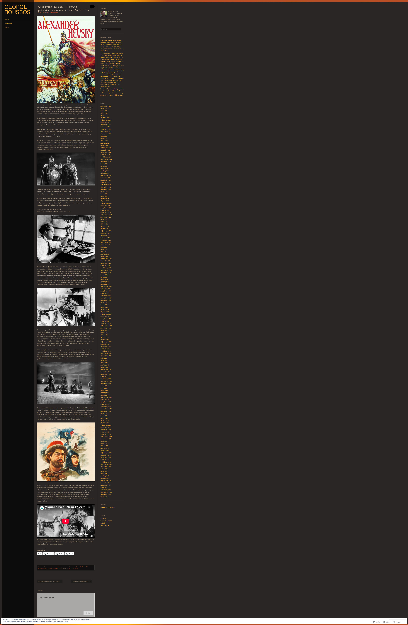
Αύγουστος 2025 (106, 134)
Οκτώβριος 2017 (106, 351)
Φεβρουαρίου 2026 (106, 120)
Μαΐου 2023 (104, 196)
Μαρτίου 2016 (105, 395)
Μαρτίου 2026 (105, 117)
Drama (84, 566)
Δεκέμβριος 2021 (106, 235)
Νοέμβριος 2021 (105, 238)
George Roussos (17, 9)
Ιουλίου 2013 (104, 469)
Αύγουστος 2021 (106, 244)
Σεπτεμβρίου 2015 (106, 409)
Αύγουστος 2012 (106, 494)
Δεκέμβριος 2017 (106, 346)
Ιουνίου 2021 (104, 249)
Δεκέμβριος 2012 (106, 485)
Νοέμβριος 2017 (105, 348)
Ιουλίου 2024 (104, 164)
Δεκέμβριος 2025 (106, 124)
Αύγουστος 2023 (106, 189)
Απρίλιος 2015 (105, 420)
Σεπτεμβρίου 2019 (106, 298)
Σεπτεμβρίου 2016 (106, 381)
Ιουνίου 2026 (104, 110)
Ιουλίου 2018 (104, 330)
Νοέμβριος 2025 (105, 127)
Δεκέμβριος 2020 (106, 263)
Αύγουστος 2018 (106, 328)
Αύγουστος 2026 (106, 106)
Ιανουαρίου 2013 (105, 483)
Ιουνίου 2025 (104, 138)
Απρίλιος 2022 (105, 226)
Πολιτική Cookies (63, 621)
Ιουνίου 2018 (104, 332)
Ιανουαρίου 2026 (105, 122)
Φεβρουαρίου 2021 (106, 258)
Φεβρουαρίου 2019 (106, 314)
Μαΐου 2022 (104, 224)
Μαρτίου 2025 (105, 145)
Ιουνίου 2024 (104, 166)
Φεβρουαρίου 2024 (106, 175)
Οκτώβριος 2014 (106, 434)
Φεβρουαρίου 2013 (106, 480)
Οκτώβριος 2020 (106, 268)
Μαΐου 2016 (104, 390)
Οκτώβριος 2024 (106, 157)
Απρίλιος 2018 (105, 337)
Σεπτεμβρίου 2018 (106, 325)
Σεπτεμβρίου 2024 (106, 159)
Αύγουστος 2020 (106, 272)
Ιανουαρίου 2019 (105, 316)
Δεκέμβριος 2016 (106, 374)
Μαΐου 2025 (104, 141)
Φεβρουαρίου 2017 (106, 369)
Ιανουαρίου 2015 (105, 427)
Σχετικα (7, 27)
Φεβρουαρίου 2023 (106, 203)
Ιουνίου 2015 (104, 416)
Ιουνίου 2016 (104, 388)
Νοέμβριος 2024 (105, 154)
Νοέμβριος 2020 (105, 265)
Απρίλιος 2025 (105, 143)
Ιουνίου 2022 (104, 221)
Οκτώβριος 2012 (106, 489)
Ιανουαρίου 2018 (105, 344)
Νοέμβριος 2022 (105, 210)
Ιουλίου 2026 (104, 108)
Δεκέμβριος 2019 (106, 291)
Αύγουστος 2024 (106, 161)
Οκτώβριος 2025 (106, 129)
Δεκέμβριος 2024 (106, 152)
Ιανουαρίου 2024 (105, 177)
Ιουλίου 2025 (104, 136)
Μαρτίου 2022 (105, 228)
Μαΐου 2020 (104, 279)
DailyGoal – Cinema (106, 520)
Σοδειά (103, 523)
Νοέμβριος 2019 (105, 293)
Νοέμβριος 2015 (105, 404)
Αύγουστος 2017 (106, 355)
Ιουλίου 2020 (104, 275)
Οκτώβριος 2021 (106, 240)
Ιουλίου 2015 (104, 413)
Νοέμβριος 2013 (105, 459)
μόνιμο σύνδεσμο (73, 568)
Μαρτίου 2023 (105, 201)
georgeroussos (52, 12)
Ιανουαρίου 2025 (105, 150)
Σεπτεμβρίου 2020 (106, 270)
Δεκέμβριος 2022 (106, 208)
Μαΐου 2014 (104, 446)
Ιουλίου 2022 (104, 219)
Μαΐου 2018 (104, 335)
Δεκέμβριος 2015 (106, 402)
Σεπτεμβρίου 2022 (106, 214)
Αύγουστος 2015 (106, 411)
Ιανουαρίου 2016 (105, 399)
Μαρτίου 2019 (105, 311)
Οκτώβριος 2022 (106, 212)
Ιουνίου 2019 (104, 305)
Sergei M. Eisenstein (53, 568)
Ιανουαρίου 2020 (105, 288)
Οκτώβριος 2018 (106, 323)
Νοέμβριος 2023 (105, 182)
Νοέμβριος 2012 (105, 487)
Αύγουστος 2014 (106, 439)
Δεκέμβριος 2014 (106, 429)
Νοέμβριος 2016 (105, 376)
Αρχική (7, 19)
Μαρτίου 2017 (105, 367)
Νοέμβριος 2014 (105, 432)
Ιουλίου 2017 (104, 358)
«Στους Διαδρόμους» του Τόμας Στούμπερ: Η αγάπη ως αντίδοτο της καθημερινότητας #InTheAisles (50, 581)
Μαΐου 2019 (104, 307)
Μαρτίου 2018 (105, 339)
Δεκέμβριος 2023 (106, 180)
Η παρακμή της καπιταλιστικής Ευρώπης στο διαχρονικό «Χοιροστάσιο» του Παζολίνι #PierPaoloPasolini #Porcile (82, 581)
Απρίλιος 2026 (105, 115)
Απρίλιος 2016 (105, 392)
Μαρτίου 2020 (105, 284)
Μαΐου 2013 (104, 473)
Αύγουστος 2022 (106, 217)
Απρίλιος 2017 (105, 365)
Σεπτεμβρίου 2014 (106, 436)
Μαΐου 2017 (104, 362)
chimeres (103, 518)
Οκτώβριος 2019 (106, 295)
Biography (78, 566)
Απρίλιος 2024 (105, 171)
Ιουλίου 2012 (104, 496)
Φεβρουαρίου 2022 (106, 231)
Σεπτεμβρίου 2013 (106, 464)
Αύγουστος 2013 (106, 466)
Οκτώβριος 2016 (106, 379)
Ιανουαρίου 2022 (105, 233)
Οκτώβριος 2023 (106, 184)
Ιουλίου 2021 (104, 247)
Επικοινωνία (8, 23)
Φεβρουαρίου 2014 (106, 453)
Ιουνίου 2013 (104, 471)
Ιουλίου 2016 (104, 386)
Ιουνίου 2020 (104, 277)
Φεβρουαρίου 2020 (106, 286)
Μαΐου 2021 (104, 251)
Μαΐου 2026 (104, 113)
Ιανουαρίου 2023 (105, 205)
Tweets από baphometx (108, 507)
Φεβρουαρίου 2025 (106, 147)
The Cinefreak (105, 525)
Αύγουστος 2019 (106, 300)
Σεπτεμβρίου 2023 (106, 187)
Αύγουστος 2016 (106, 383)
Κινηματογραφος (62, 566)
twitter (103, 505)
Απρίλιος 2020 (105, 281)
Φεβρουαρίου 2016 (106, 397)
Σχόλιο (88, 613)
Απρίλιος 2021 (105, 254)
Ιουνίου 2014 (104, 443)
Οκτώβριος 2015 (106, 406)
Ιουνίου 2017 (104, 360)
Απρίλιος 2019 (105, 309)
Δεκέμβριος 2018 (106, 319)
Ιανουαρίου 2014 (105, 455)
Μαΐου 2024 (104, 168)
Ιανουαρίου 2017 (105, 372)
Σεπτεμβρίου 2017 (106, 353)
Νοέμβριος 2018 (105, 321)
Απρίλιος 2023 (105, 198)
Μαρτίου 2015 (105, 422)
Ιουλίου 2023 (104, 191)
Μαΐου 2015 (104, 418)
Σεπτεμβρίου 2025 (106, 131)
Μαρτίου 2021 (105, 256)
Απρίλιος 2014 (105, 448)
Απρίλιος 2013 (105, 476)
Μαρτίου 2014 (105, 450)
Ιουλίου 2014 (104, 441)
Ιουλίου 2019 (104, 302)
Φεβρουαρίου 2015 (106, 425)
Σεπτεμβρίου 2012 (106, 492)
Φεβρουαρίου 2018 (106, 342)
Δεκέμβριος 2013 (106, 457)
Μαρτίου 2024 (105, 173)
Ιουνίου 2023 (104, 194)
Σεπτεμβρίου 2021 (106, 242)
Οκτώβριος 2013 (106, 462)
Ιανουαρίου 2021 (105, 261)
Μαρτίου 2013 (105, 478)
